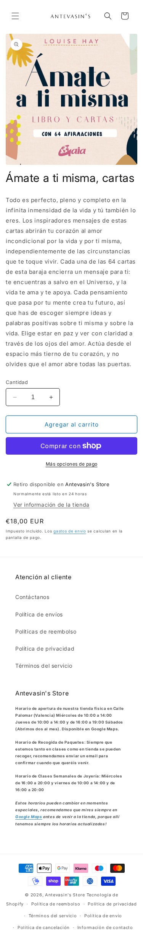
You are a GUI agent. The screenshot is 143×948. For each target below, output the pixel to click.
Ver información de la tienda (51, 504)
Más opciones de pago (72, 464)
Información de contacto (105, 927)
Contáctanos (32, 597)
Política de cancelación (44, 927)
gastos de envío (69, 531)
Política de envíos (39, 614)
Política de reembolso (55, 904)
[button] (15, 16)
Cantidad (17, 382)
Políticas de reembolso (45, 631)
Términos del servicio (43, 665)
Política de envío (103, 915)
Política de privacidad (44, 648)
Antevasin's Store (65, 894)
